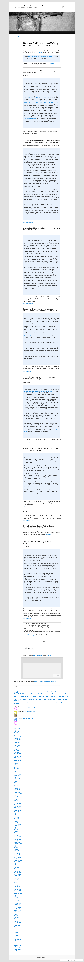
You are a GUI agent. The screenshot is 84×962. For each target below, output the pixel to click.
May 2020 (16, 832)
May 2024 (16, 766)
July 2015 (16, 913)
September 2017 (18, 877)
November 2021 (17, 807)
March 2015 (16, 918)
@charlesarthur (52, 63)
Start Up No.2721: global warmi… (32, 707)
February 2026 (17, 736)
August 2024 (17, 761)
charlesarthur (39, 655)
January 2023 (17, 788)
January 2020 (17, 838)
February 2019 (17, 853)
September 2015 (18, 910)
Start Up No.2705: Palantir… (30, 714)
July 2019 (16, 846)
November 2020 (17, 824)
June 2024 (16, 764)
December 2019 (17, 839)
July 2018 (16, 863)
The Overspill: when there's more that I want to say (30, 6)
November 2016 (17, 890)
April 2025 (16, 750)
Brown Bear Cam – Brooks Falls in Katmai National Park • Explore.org (38, 527)
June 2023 (16, 781)
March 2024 (16, 768)
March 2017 (16, 885)
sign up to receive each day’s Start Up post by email (41, 56)
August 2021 (17, 811)
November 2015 (17, 907)
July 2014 (16, 926)
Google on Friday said (29, 335)
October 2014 (17, 925)
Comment (57, 675)
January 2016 (17, 904)
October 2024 (17, 759)
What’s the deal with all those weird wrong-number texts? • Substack (39, 72)
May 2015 (16, 915)
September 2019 (18, 843)
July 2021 (16, 813)
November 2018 (17, 857)
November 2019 (17, 841)
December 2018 (17, 856)
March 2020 (16, 835)
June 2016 (16, 897)
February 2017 (17, 886)
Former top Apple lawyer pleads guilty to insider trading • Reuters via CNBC (41, 449)
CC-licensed (40, 52)
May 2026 (16, 732)
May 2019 (16, 849)
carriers (16, 932)
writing (16, 940)
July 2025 (16, 746)
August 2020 (17, 828)
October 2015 (17, 908)
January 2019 (17, 854)
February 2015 (17, 920)
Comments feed (17, 949)
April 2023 (16, 784)
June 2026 (16, 731)
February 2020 (17, 836)
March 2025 (16, 752)
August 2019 (17, 845)
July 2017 (16, 879)
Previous (63, 36)
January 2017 (17, 888)
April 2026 (16, 734)
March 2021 (16, 818)
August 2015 (17, 911)
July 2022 (16, 796)
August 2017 (17, 878)
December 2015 (17, 906)
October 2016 (17, 892)
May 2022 (16, 799)
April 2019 (16, 850)
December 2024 (17, 756)
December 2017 (17, 872)
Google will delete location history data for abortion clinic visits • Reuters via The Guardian (41, 310)
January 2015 (17, 921)
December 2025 (17, 739)
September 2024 (18, 760)
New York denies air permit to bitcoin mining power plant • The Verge (40, 378)
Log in (15, 946)
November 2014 (17, 924)
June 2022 (16, 798)
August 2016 (17, 895)
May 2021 (16, 815)
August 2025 (17, 745)
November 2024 (17, 757)
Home (16, 32)
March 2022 (16, 802)
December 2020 (17, 822)
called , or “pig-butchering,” (39, 97)
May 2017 (16, 882)
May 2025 (16, 749)
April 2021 (16, 817)
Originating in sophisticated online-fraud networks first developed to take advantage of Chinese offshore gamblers (41, 102)
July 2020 (16, 829)
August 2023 (17, 778)
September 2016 (18, 893)
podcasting (16, 938)
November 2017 (17, 874)
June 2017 (16, 881)
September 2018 (18, 860)
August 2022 (17, 795)
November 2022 (17, 791)
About (20, 32)
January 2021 (17, 821)
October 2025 (17, 742)
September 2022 (18, 793)
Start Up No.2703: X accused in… (32, 722)
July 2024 (16, 763)
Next (68, 36)
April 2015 (16, 917)
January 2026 (17, 738)
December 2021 (17, 806)
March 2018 (16, 868)
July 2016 (16, 896)
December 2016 (17, 889)
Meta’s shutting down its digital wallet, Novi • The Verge (41, 542)
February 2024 (17, 770)
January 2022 (17, 804)
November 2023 (17, 774)
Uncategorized (17, 939)
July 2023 (16, 779)
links (34, 655)
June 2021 (16, 814)
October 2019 (17, 842)
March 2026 (16, 735)
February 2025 (17, 753)
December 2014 (17, 922)
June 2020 (16, 831)
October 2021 (17, 809)
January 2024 (17, 771)
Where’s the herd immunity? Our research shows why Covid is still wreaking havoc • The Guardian (41, 141)
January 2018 (17, 871)
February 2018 (17, 870)
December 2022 (17, 789)
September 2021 (18, 810)
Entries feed (17, 948)
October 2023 (17, 775)
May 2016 (16, 899)
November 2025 (17, 741)
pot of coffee (48, 534)
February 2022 (17, 803)
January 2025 (17, 755)
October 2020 (17, 825)
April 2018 (16, 867)
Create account (17, 945)
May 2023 (16, 782)
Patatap (26, 512)
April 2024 (16, 767)
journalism (16, 935)
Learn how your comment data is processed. (45, 681)
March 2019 (16, 852)
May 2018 (16, 865)
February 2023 (17, 786)
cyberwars (16, 934)
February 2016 (17, 903)
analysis (16, 931)
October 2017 (17, 875)
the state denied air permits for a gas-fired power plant (38, 391)
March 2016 (16, 901)
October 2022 (17, 792)
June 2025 (16, 748)
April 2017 (16, 883)
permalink (50, 655)
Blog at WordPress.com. (42, 957)
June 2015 (16, 914)
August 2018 (17, 861)
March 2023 (16, 785)
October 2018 (17, 858)
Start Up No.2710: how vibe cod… (29, 711)
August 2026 (17, 728)
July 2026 (16, 730)
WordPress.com (18, 950)
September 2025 (18, 743)
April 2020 (16, 834)
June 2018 (16, 864)
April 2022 (16, 800)
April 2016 (16, 900)
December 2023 (17, 773)
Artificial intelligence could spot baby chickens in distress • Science (41, 229)
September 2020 (18, 827)
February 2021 (17, 820)
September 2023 (18, 777)
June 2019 (16, 847)
